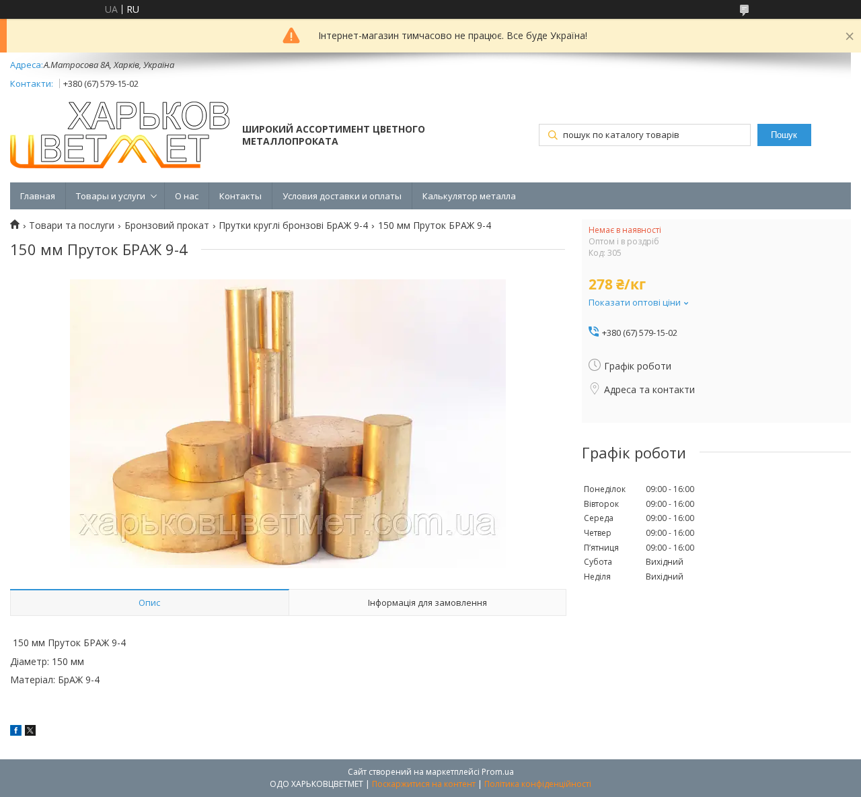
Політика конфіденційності (537, 784)
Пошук (784, 135)
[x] (30, 732)
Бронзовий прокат (166, 225)
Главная (37, 196)
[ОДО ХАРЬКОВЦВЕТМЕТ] (119, 136)
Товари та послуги (71, 225)
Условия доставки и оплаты (342, 196)
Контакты (240, 196)
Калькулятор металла (469, 196)
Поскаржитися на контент (424, 784)
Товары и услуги (110, 196)
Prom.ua (498, 771)
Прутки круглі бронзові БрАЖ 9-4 (293, 225)
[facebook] (16, 732)
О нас (186, 196)
